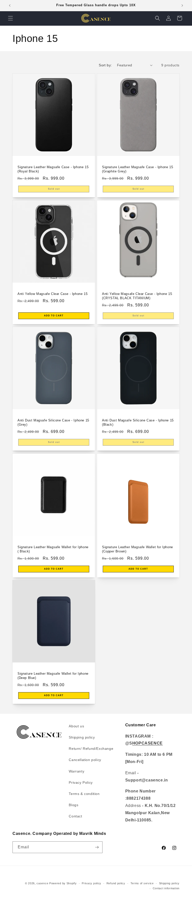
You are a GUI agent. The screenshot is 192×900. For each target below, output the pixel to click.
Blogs (73, 805)
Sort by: (105, 65)
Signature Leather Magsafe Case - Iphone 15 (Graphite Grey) (137, 169)
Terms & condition (84, 794)
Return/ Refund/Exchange (91, 749)
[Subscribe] (96, 847)
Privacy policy (91, 883)
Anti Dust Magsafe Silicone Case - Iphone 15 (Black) (138, 422)
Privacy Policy (80, 782)
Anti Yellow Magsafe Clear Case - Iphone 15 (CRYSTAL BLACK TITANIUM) (137, 296)
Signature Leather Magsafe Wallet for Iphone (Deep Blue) (53, 676)
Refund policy (115, 883)
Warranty (76, 771)
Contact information (166, 888)
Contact (75, 816)
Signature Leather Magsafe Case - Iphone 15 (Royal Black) (53, 169)
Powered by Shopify (63, 883)
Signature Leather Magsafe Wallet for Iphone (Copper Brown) (137, 549)
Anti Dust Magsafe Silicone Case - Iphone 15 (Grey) (53, 422)
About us (76, 726)
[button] (10, 18)
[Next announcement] (182, 5)
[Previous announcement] (9, 5)
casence (42, 883)
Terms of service (142, 883)
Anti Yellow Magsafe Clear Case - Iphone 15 (53, 294)
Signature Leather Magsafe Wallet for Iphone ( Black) (53, 549)
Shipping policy (82, 737)
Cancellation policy (85, 760)
